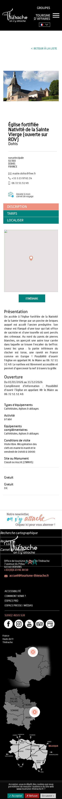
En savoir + (48, 796)
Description (17, 206)
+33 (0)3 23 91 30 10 (16, 570)
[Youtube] (29, 624)
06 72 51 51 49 (20, 183)
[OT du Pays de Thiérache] (31, 86)
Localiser (15, 220)
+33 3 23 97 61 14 (22, 178)
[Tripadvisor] (39, 624)
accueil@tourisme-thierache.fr (29, 575)
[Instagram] (18, 624)
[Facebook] (8, 624)
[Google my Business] (50, 624)
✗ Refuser (32, 796)
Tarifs (12, 213)
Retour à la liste (45, 48)
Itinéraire (32, 298)
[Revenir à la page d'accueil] (14, 15)
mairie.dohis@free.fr (24, 173)
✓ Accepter (15, 796)
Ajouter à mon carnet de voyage (24, 195)
